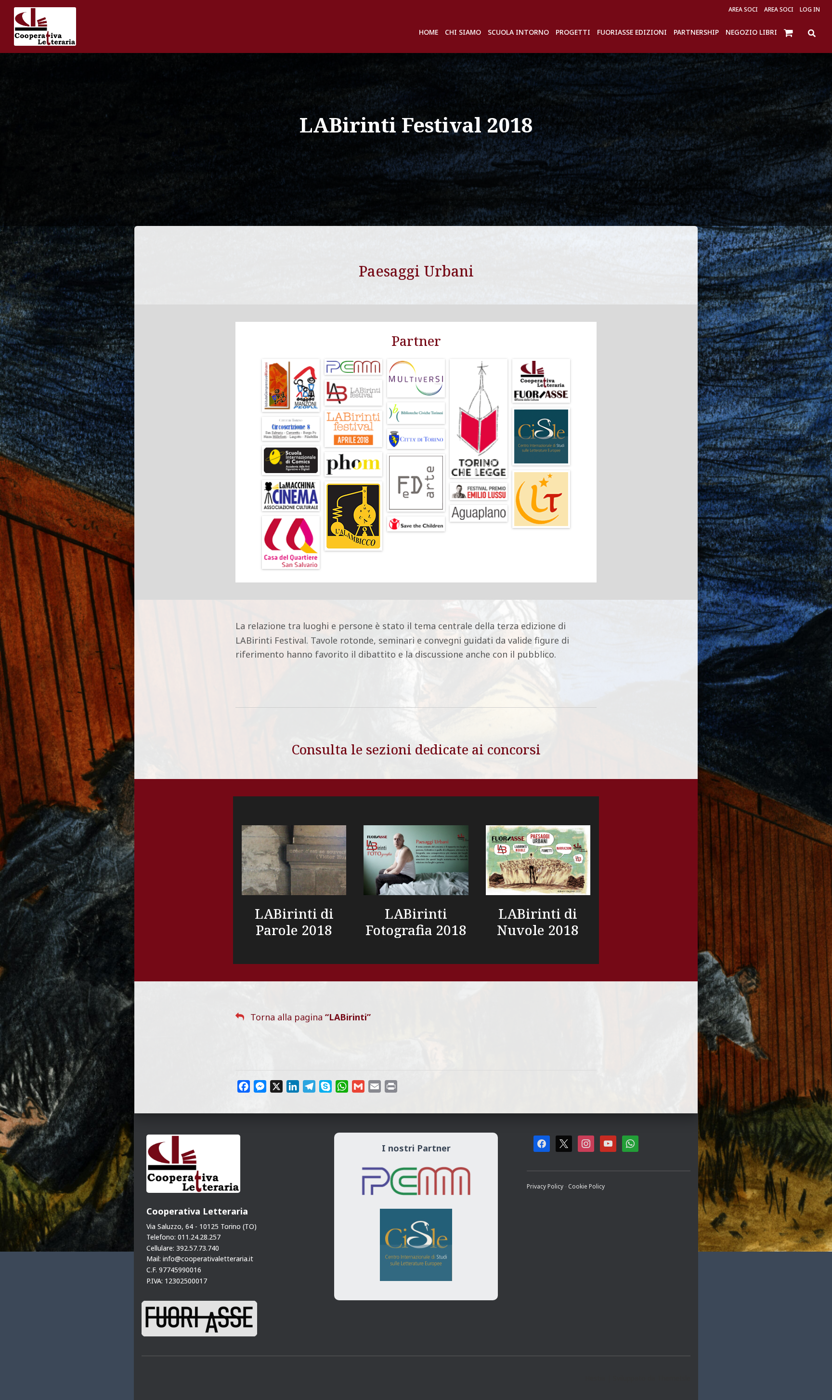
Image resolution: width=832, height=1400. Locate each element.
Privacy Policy (546, 1186)
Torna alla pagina (310, 1017)
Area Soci (743, 9)
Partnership (696, 32)
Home (428, 32)
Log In (810, 9)
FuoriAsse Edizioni (632, 32)
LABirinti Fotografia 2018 (416, 921)
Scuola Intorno (518, 32)
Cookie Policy (586, 1186)
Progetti (573, 32)
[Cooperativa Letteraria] (45, 26)
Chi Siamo (463, 32)
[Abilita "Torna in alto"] (813, 1381)
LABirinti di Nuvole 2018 (538, 921)
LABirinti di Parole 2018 (294, 921)
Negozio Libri (751, 32)
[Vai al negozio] (789, 32)
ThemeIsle (673, 1378)
